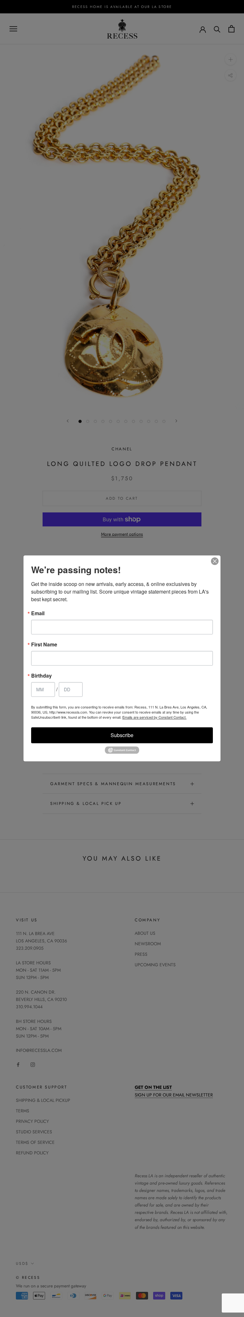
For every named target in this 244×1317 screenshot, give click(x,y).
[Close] (215, 561)
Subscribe (122, 735)
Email (37, 613)
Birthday (41, 675)
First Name (44, 644)
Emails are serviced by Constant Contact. (154, 717)
